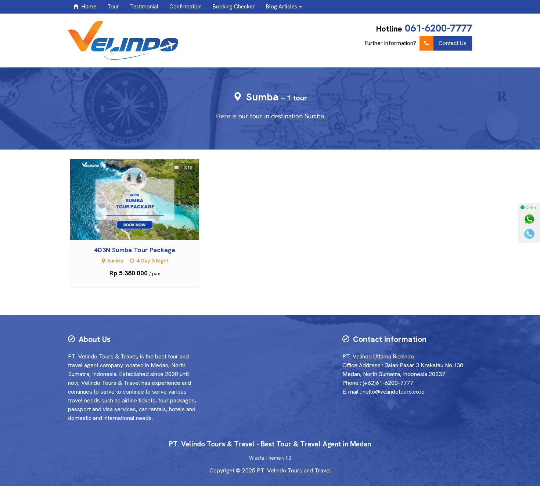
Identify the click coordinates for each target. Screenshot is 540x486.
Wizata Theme (265, 458)
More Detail (141, 199)
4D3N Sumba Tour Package (134, 250)
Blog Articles (281, 6)
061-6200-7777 (438, 28)
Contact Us (453, 43)
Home (88, 6)
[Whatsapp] (529, 219)
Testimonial (144, 6)
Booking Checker (234, 6)
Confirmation (185, 6)
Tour (113, 6)
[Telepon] (529, 233)
